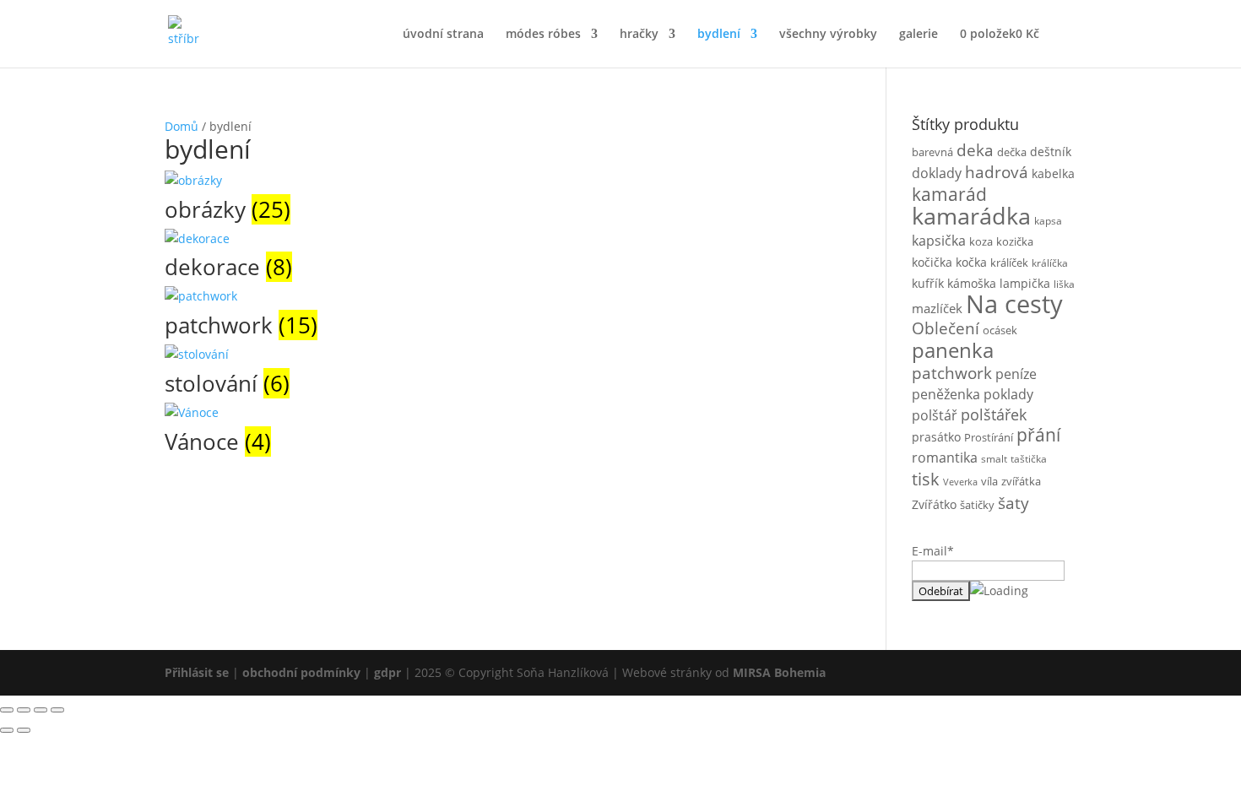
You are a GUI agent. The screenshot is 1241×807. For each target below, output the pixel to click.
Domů (181, 126)
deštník (1050, 152)
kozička (1014, 241)
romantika (945, 457)
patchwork (952, 373)
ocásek (1000, 330)
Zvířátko (934, 504)
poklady (1008, 394)
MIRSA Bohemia (779, 672)
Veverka (960, 482)
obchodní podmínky (303, 672)
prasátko (936, 437)
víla (989, 481)
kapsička (939, 240)
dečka (1012, 152)
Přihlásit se (197, 672)
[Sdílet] (40, 709)
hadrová (996, 172)
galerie (918, 34)
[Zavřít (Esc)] (57, 709)
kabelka (1053, 173)
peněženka (946, 394)
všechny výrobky (828, 34)
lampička (1025, 283)
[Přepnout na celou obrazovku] (23, 709)
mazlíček (937, 308)
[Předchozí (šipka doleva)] (7, 730)
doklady (937, 173)
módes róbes (543, 34)
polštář (934, 415)
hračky (639, 34)
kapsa (1048, 220)
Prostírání (988, 437)
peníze (1016, 374)
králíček (1009, 262)
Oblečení (945, 328)
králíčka (1050, 262)
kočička (932, 262)
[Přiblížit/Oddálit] (7, 709)
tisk (926, 478)
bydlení (718, 34)
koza (981, 241)
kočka (971, 262)
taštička (1029, 458)
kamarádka (971, 215)
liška (1064, 283)
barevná (932, 152)
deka (975, 149)
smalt (994, 458)
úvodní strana (443, 34)
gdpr (387, 672)
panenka (953, 350)
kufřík (928, 283)
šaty (1013, 502)
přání (1038, 435)
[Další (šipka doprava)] (23, 730)
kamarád (949, 194)
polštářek (994, 414)
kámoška (971, 283)
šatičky (977, 504)
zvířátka (1021, 481)
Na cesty (1014, 304)
